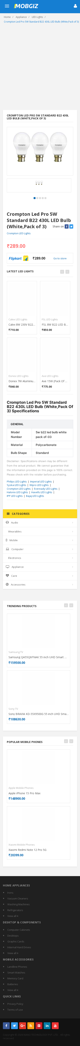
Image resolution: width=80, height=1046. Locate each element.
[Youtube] (55, 1025)
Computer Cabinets (18, 930)
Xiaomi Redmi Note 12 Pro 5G (27, 849)
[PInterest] (39, 1025)
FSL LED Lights (50, 319)
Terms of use (15, 1009)
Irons (10, 892)
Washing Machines (18, 904)
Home (7, 17)
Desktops (13, 935)
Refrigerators (15, 910)
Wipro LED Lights (39, 485)
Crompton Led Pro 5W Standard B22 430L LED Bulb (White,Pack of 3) (41, 21)
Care (14, 576)
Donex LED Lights (19, 376)
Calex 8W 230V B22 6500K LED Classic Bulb (22, 324)
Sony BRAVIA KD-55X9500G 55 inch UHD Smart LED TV (39, 713)
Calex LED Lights (18, 319)
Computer (17, 549)
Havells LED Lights (41, 492)
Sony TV (13, 708)
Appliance (21, 17)
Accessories (18, 584)
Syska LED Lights (16, 485)
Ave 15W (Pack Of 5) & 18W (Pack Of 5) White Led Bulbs (55, 381)
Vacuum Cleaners (17, 898)
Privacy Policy (15, 1004)
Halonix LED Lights (17, 492)
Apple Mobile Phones (21, 788)
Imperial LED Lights (41, 481)
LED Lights (37, 17)
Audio (14, 522)
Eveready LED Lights (45, 488)
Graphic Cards (15, 941)
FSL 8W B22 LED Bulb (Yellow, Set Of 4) (55, 324)
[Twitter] (14, 1025)
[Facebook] (6, 1025)
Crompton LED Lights (19, 233)
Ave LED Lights (50, 376)
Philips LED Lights (17, 481)
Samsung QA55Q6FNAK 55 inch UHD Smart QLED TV (39, 657)
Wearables (15, 531)
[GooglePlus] (22, 1025)
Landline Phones (17, 966)
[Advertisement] (40, 68)
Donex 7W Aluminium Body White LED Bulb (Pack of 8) (22, 381)
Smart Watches (16, 972)
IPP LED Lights (15, 496)
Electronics (14, 558)
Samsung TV (16, 652)
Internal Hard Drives (19, 947)
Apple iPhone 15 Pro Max (24, 793)
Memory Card (15, 978)
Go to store (60, 258)
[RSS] (30, 1025)
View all (12, 916)
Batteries (12, 984)
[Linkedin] (47, 1025)
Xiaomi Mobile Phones (22, 844)
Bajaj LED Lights (35, 496)
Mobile (14, 540)
